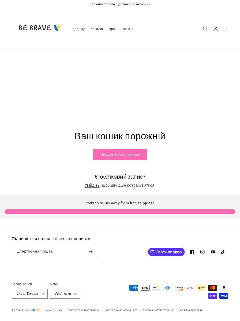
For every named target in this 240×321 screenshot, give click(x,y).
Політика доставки (190, 310)
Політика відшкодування (83, 310)
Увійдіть (92, 185)
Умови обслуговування (158, 310)
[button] (205, 29)
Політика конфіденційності (121, 310)
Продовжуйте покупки (120, 154)
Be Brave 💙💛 (30, 310)
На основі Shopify (51, 310)
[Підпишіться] (91, 251)
